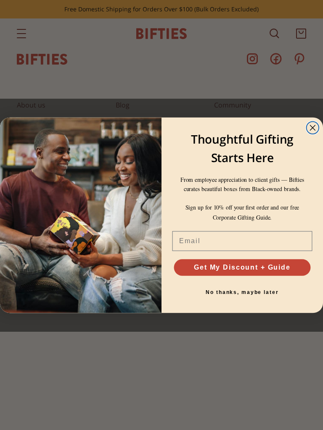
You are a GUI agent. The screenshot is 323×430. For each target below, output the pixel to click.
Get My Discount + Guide (242, 267)
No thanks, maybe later (242, 292)
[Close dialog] (313, 127)
